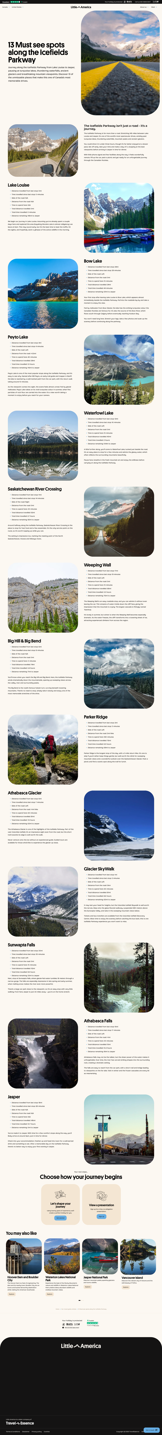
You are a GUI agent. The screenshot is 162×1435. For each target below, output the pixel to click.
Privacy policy (37, 1431)
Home (57, 1309)
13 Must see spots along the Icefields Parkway (92, 1309)
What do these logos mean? (72, 1327)
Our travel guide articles (68, 1309)
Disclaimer (25, 1431)
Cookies (47, 1431)
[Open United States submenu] (24, 1384)
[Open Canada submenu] (17, 1380)
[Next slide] (152, 1257)
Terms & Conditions (13, 1431)
